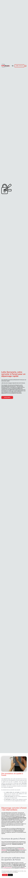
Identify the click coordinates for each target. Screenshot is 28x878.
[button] (12, 65)
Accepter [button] (5, 874)
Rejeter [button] (10, 874)
